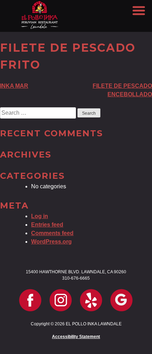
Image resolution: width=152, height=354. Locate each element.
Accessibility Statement (76, 336)
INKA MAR (14, 86)
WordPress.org (51, 242)
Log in (39, 216)
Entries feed (47, 225)
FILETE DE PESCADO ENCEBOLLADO (122, 90)
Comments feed (52, 233)
